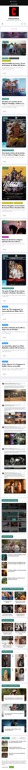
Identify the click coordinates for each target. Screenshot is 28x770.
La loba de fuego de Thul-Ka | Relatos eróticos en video (20, 602)
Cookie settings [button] (5, 767)
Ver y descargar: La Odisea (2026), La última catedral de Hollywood (13, 730)
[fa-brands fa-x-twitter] (12, 4)
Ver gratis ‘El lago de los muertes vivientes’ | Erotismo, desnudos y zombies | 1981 (13, 292)
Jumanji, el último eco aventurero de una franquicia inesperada (16, 578)
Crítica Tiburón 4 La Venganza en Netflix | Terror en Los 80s (13, 365)
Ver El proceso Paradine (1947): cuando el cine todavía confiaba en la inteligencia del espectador (7, 615)
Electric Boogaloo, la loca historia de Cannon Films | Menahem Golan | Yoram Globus (14, 207)
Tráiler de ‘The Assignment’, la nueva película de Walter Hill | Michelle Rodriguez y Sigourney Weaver (13, 310)
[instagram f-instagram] (14, 4)
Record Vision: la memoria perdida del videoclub (7, 633)
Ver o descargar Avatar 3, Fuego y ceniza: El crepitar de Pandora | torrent (17, 742)
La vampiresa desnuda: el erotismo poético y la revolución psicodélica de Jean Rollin (20, 615)
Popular (14, 738)
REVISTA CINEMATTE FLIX (6, 60)
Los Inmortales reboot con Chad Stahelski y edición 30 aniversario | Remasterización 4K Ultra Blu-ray (14, 347)
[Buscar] (22, 24)
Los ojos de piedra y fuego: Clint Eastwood (20, 646)
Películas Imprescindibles (14, 58)
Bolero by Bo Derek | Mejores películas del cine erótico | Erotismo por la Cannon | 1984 (12, 241)
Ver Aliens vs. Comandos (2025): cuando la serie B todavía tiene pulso (17, 555)
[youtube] (16, 4)
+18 (14, 519)
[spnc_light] (25, 24)
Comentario (22, 738)
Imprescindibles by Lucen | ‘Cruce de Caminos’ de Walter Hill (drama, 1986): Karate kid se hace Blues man (14, 64)
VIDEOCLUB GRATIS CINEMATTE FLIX (8, 150)
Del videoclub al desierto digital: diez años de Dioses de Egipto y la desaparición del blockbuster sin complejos (17, 563)
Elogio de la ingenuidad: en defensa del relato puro (7, 646)
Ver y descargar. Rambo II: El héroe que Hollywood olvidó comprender (14, 714)
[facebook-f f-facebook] (11, 4)
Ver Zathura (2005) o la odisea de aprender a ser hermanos (17, 571)
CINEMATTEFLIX (13, 19)
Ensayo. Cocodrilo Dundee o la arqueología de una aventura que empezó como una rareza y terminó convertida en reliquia (14, 699)
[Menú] (2, 23)
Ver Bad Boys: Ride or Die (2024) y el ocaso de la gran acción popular (13, 548)
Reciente (5, 738)
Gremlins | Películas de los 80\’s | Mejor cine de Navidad (13, 329)
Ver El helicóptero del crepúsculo (7, 602)
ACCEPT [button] (11, 767)
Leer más (4, 73)
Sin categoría (5, 306)
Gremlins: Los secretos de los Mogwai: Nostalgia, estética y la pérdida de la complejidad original (13, 103)
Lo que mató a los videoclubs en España (20, 633)
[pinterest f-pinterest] (15, 4)
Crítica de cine (5, 58)
